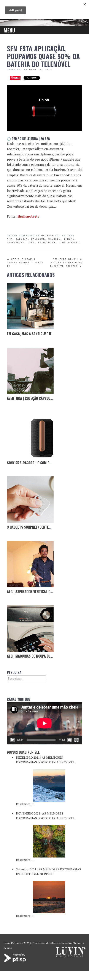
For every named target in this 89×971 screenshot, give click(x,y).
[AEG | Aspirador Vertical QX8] (30, 564)
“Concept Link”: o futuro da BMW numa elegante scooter (66, 262)
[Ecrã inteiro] (76, 740)
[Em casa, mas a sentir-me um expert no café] (30, 306)
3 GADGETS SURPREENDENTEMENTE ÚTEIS (37, 527)
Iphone (69, 239)
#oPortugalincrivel (23, 752)
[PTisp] (15, 962)
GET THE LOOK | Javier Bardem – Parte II (25, 262)
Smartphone (15, 242)
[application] (44, 723)
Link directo (69, 242)
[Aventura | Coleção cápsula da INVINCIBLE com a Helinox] (30, 371)
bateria (22, 239)
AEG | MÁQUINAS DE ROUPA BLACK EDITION (38, 656)
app (9, 239)
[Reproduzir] (12, 740)
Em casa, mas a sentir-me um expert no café (42, 333)
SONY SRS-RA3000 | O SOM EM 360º (33, 462)
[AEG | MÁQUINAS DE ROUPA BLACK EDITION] (30, 628)
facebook (38, 239)
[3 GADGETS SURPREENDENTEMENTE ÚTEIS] (30, 499)
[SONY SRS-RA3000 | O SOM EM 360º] (30, 435)
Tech (31, 242)
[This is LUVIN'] (71, 956)
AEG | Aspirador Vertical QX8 (30, 591)
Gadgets (47, 235)
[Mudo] (69, 740)
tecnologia (46, 242)
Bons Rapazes (13, 943)
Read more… (24, 804)
